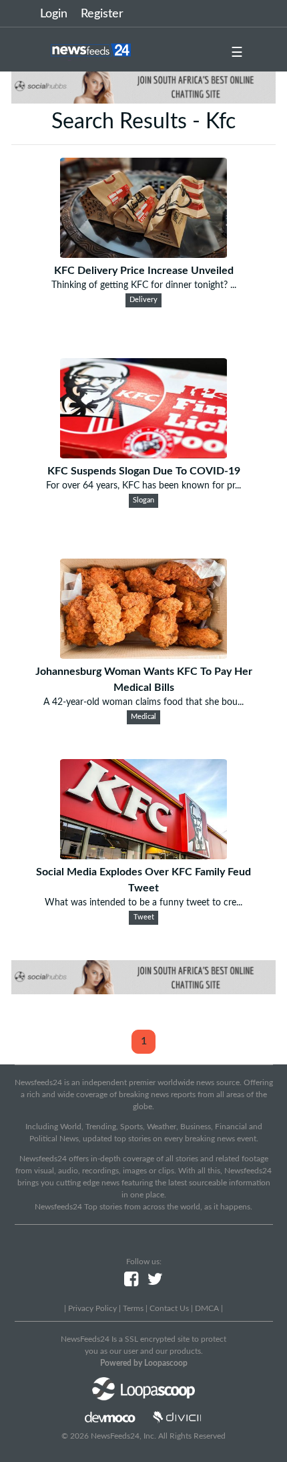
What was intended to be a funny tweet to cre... (143, 902)
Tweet (143, 917)
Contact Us (169, 1308)
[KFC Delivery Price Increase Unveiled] (143, 254)
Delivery (143, 300)
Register (102, 14)
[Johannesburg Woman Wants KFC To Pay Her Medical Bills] (143, 655)
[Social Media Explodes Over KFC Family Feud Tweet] (143, 856)
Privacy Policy (92, 1308)
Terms (133, 1308)
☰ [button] (237, 52)
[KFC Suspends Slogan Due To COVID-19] (143, 455)
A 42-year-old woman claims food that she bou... (143, 702)
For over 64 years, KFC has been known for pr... (143, 485)
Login (53, 14)
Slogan (143, 500)
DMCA (207, 1308)
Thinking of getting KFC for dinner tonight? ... (143, 285)
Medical (143, 717)
